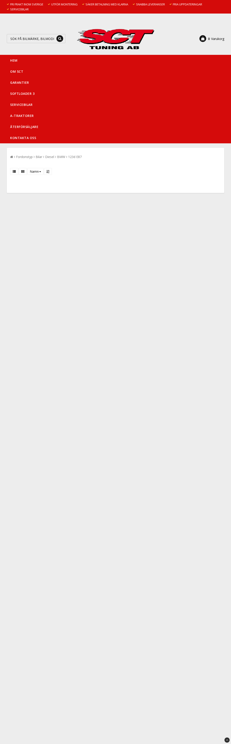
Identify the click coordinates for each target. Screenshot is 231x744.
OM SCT (16, 71)
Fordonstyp (24, 157)
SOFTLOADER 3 (22, 93)
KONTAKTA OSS (23, 138)
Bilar (39, 157)
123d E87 (75, 157)
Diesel (49, 157)
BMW (61, 157)
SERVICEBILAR (21, 104)
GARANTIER (19, 82)
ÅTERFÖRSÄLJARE (24, 127)
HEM (14, 60)
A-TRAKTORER (22, 116)
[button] (211, 38)
